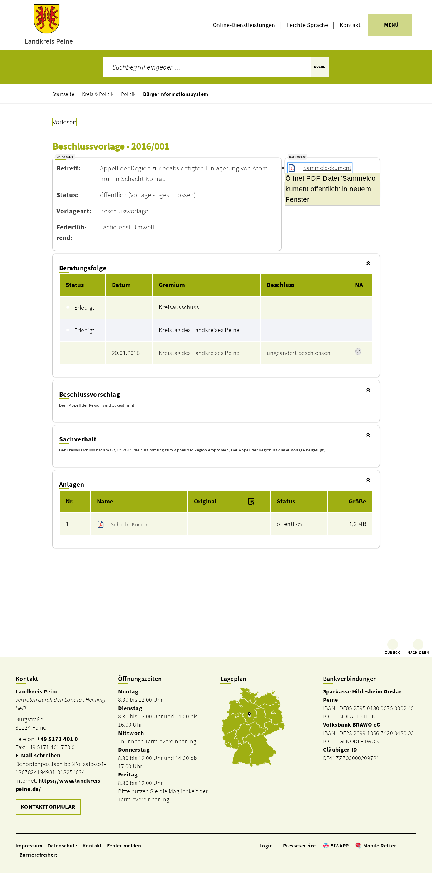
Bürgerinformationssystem (175, 94)
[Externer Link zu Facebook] (399, 845)
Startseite (63, 94)
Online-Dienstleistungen (244, 25)
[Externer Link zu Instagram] (406, 845)
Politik (128, 94)
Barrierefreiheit (38, 854)
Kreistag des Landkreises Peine (199, 353)
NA (358, 351)
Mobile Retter (379, 845)
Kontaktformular (48, 807)
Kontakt (350, 25)
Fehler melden (124, 845)
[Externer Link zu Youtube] (413, 845)
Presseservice (299, 845)
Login (266, 845)
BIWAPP (339, 845)
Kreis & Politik (97, 94)
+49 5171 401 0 (57, 739)
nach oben (418, 652)
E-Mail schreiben (38, 755)
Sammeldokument (327, 168)
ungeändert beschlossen (299, 353)
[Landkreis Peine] (62, 752)
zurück (392, 652)
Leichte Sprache (307, 25)
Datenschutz (63, 845)
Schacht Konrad (130, 524)
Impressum (29, 845)
